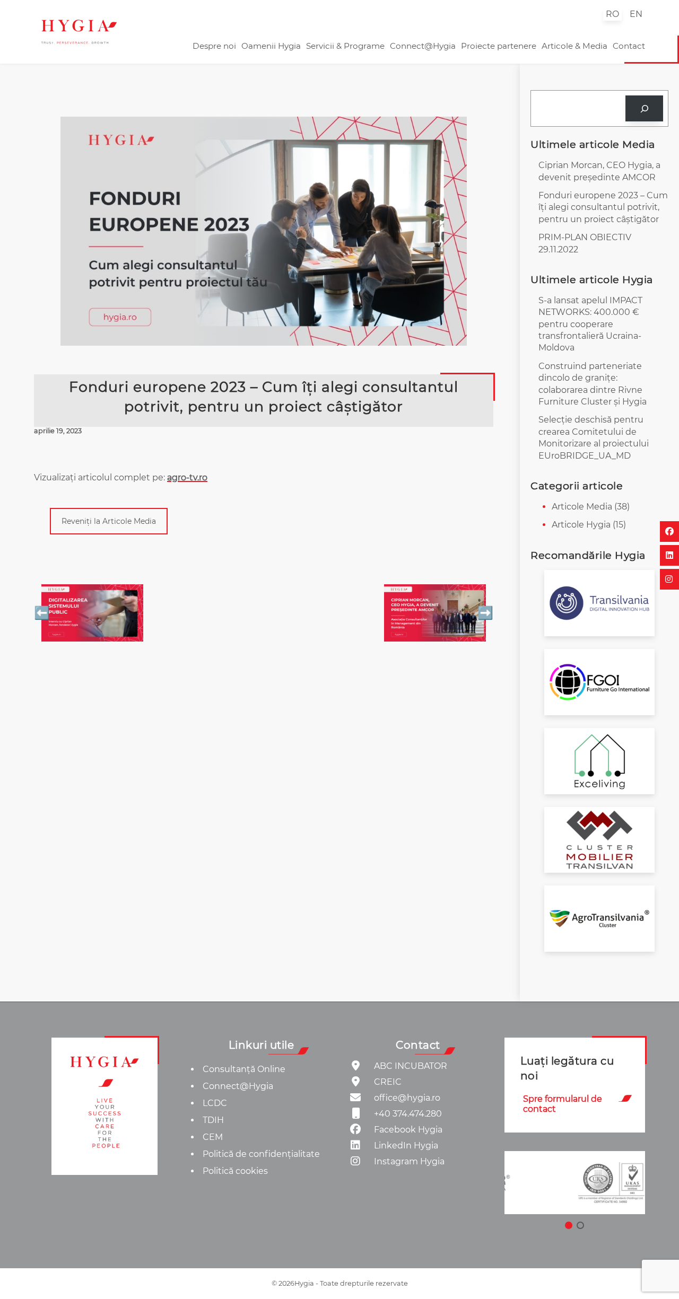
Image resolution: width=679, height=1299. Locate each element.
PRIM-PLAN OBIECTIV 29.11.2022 (584, 243)
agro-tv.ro (187, 477)
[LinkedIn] (669, 555)
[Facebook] (669, 531)
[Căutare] (644, 108)
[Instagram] (669, 579)
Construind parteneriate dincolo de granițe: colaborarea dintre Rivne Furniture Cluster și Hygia (592, 384)
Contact (629, 46)
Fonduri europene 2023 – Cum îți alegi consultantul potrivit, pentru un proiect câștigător (603, 207)
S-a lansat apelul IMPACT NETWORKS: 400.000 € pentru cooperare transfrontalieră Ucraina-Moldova (590, 324)
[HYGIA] (79, 31)
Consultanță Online (244, 1069)
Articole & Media (574, 46)
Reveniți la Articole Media (109, 521)
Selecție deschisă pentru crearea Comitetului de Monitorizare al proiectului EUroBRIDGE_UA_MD (593, 437)
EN (636, 14)
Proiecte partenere (498, 46)
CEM (213, 1137)
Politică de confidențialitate (261, 1154)
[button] (574, 1182)
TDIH (213, 1120)
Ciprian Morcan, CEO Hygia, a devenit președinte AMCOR (599, 171)
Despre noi (214, 46)
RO (612, 14)
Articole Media (582, 507)
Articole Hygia (581, 525)
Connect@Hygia (423, 46)
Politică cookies (235, 1171)
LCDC (215, 1103)
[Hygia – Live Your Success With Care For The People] (104, 1106)
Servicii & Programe (345, 46)
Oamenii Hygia (271, 46)
